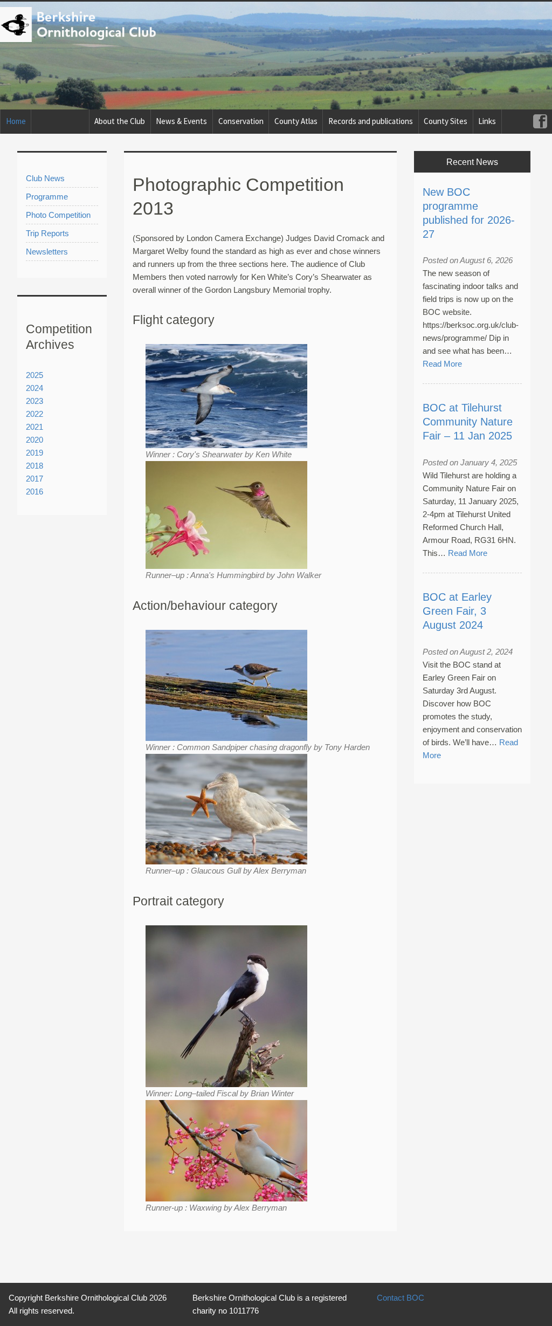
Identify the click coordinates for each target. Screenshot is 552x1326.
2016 (34, 491)
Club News (45, 178)
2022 (34, 413)
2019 (34, 452)
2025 (34, 375)
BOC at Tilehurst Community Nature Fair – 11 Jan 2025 (468, 422)
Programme (47, 196)
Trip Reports (47, 233)
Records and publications (370, 121)
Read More (442, 363)
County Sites (445, 121)
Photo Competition (58, 214)
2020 (34, 439)
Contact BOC (400, 1297)
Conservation (241, 121)
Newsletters (47, 251)
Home (16, 121)
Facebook (540, 121)
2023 (34, 401)
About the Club (119, 121)
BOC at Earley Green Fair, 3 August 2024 (457, 611)
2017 (34, 478)
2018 (34, 465)
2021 (34, 426)
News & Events (181, 121)
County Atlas (296, 121)
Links (487, 121)
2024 (34, 388)
